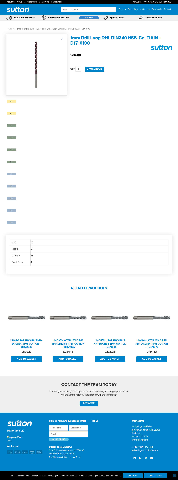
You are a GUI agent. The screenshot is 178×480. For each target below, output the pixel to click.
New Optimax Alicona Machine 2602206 (66, 450)
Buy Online (89, 18)
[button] (62, 38)
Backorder (94, 69)
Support (167, 9)
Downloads (157, 9)
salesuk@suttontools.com (145, 450)
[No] (174, 475)
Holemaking (19, 29)
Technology (133, 9)
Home (9, 29)
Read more (156, 475)
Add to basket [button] (26, 359)
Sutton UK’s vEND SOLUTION (61, 454)
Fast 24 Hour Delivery (24, 18)
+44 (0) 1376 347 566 (142, 447)
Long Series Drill (33, 29)
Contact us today (153, 18)
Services (146, 9)
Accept (133, 475)
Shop (121, 9)
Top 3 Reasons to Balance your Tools (64, 457)
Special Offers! (117, 18)
